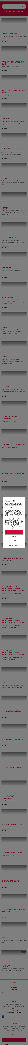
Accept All (14, 532)
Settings (14, 540)
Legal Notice (18, 545)
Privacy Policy (11, 545)
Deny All (14, 536)
